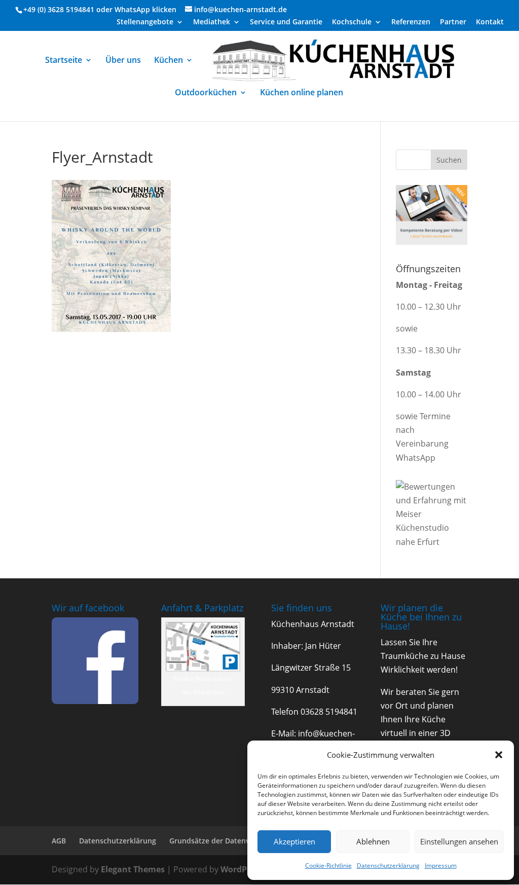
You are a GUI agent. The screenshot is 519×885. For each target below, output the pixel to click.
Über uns (123, 60)
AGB (59, 840)
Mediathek (211, 22)
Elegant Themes (133, 869)
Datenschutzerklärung (388, 865)
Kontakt (490, 22)
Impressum (441, 865)
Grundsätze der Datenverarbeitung (230, 840)
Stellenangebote (145, 22)
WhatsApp (132, 9)
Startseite (63, 60)
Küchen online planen (301, 93)
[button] (499, 755)
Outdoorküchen (206, 93)
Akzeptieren (294, 841)
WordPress (241, 869)
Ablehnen (373, 841)
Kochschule (352, 22)
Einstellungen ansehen (459, 841)
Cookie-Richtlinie (328, 865)
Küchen (168, 60)
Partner (453, 22)
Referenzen (410, 22)
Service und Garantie (286, 22)
